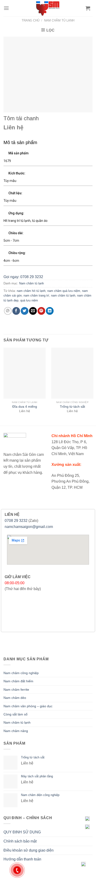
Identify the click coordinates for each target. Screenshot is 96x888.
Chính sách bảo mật (20, 841)
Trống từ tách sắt (72, 406)
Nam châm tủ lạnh (59, 20)
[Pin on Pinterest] (41, 311)
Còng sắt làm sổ (15, 714)
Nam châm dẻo (14, 698)
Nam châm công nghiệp (21, 673)
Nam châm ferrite (16, 689)
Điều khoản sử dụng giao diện (28, 850)
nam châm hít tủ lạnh (31, 291)
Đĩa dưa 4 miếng (24, 406)
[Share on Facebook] (16, 311)
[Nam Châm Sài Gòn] (48, 8)
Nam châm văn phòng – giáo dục (27, 706)
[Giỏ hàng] (88, 8)
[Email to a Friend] (33, 311)
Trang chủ (30, 20)
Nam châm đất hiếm (18, 681)
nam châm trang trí (36, 295)
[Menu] (6, 8)
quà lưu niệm (29, 300)
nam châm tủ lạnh (63, 295)
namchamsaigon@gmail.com (29, 527)
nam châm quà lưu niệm (63, 291)
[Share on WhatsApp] (8, 311)
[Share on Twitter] (24, 311)
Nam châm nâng (15, 731)
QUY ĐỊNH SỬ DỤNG (22, 832)
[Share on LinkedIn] (50, 311)
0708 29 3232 (16, 521)
